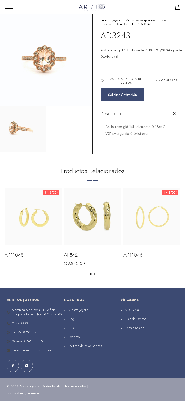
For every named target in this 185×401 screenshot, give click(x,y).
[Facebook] (13, 366)
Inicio (104, 20)
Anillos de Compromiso (140, 20)
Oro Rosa (106, 24)
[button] (91, 274)
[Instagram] (27, 366)
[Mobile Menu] (9, 7)
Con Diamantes (126, 24)
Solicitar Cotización (122, 94)
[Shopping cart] (177, 8)
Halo (163, 20)
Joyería (117, 20)
